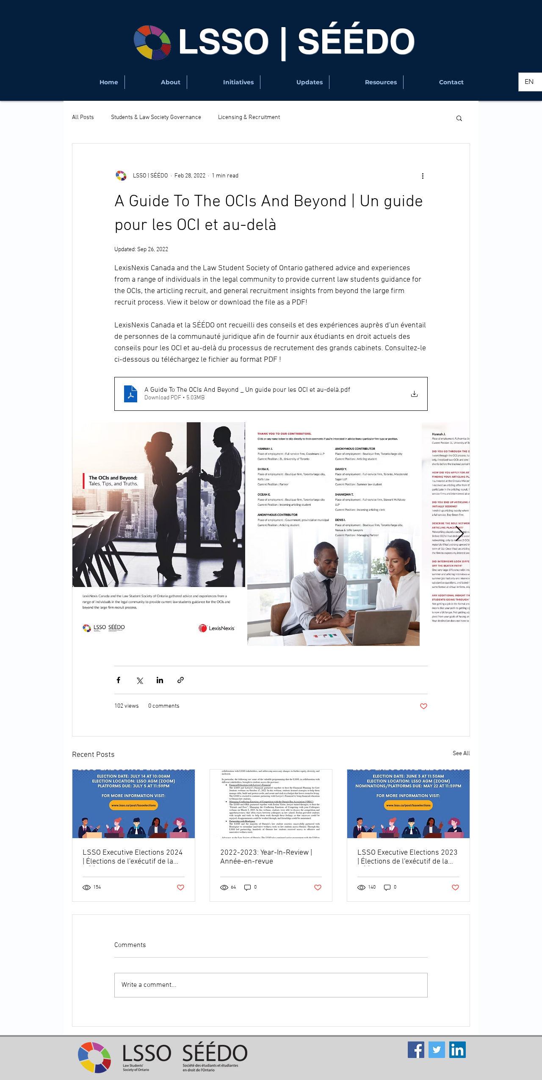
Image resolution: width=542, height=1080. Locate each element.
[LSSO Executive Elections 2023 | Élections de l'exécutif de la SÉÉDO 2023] (408, 804)
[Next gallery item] (460, 534)
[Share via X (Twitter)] (139, 680)
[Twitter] (437, 1049)
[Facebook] (416, 1049)
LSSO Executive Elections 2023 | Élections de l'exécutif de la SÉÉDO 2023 (407, 857)
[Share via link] (181, 680)
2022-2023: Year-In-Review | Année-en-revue (266, 857)
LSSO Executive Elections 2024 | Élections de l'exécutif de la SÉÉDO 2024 (133, 857)
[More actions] (423, 176)
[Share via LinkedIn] (160, 680)
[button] (156, 82)
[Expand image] (158, 534)
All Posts (83, 117)
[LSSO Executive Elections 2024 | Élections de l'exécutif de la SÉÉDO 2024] (133, 804)
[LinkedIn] (457, 1049)
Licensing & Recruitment (249, 117)
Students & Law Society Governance (156, 117)
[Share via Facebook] (118, 680)
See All (461, 753)
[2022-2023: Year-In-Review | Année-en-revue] (271, 804)
